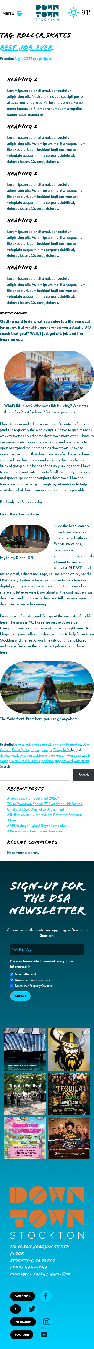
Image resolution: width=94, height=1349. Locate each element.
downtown (7, 755)
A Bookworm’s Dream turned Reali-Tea (34, 831)
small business (30, 761)
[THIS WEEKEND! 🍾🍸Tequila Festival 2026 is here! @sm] (69, 1094)
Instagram (23, 1322)
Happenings (43, 750)
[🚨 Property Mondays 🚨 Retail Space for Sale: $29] (25, 1049)
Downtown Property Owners (33, 986)
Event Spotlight (23, 750)
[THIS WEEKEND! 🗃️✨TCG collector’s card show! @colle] (25, 1138)
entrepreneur (55, 755)
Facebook (23, 1296)
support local (64, 761)
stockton (47, 761)
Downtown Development (31, 744)
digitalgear (44, 58)
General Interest (25, 974)
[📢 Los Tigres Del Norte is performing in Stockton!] (69, 1138)
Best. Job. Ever (26, 47)
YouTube (22, 1334)
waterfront (81, 761)
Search (5, 766)
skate (15, 761)
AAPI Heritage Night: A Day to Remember (37, 826)
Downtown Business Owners (33, 980)
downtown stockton (30, 755)
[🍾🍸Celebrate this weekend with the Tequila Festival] (25, 1094)
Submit (20, 996)
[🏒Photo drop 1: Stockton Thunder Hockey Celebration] (69, 1049)
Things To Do (62, 750)
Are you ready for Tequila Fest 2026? (33, 798)
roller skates (74, 755)
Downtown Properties (65, 744)
